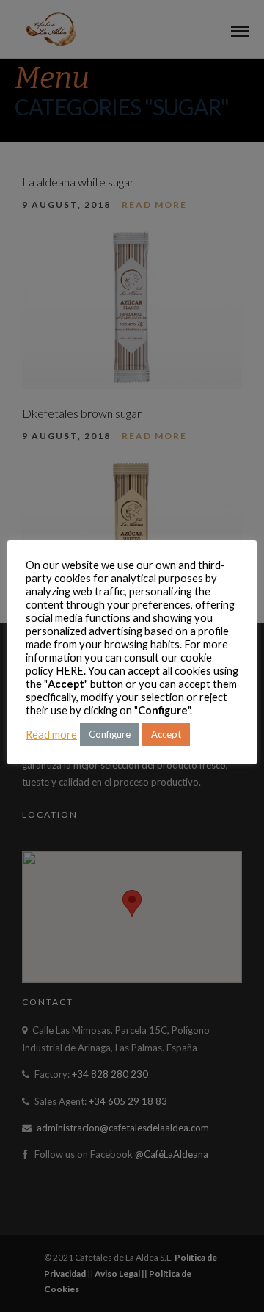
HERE (70, 670)
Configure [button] (110, 734)
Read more (51, 734)
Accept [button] (166, 734)
